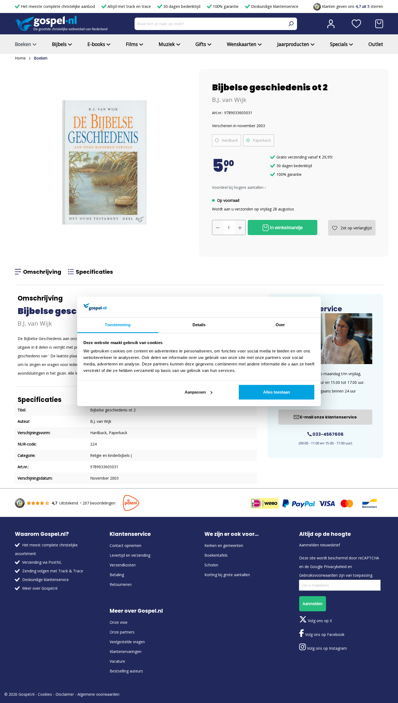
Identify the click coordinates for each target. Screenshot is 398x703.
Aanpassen (195, 392)
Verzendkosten (123, 564)
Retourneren (121, 584)
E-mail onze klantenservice (328, 417)
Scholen (211, 564)
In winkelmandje (286, 227)
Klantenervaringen (125, 651)
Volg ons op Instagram (326, 648)
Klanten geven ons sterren (352, 6)
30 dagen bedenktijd (181, 6)
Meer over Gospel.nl (39, 588)
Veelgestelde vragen (127, 641)
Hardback (229, 140)
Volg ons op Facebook (324, 634)
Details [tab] (199, 324)
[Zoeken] (291, 24)
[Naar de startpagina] (61, 23)
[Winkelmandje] (379, 23)
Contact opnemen (125, 545)
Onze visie (119, 622)
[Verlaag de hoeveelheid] (217, 227)
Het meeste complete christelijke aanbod (58, 6)
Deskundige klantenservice (274, 6)
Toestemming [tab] (118, 324)
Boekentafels (216, 555)
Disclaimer (65, 694)
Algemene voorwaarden (98, 694)
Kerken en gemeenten (223, 545)
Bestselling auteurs (126, 671)
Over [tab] (280, 324)
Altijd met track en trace (129, 6)
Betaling (117, 574)
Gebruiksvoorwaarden (318, 575)
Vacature (117, 661)
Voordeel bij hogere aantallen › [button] (239, 187)
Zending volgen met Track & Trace (52, 570)
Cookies (45, 694)
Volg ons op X (319, 620)
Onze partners (122, 632)
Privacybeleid (335, 566)
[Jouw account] (331, 23)
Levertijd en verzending (130, 555)
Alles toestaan (276, 392)
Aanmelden (312, 603)
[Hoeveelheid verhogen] (240, 227)
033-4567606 (328, 434)
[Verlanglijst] (356, 23)
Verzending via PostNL (42, 562)
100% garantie (226, 6)
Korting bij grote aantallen (227, 574)
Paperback (262, 140)
